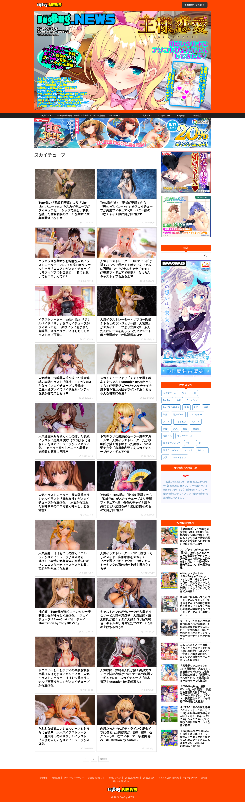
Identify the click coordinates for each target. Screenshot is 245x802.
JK (199, 443)
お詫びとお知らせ (96, 778)
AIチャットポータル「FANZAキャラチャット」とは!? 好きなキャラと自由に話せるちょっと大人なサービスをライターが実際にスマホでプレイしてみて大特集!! (195, 582)
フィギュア (180, 421)
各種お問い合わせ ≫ (194, 4)
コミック (188, 450)
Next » (104, 758)
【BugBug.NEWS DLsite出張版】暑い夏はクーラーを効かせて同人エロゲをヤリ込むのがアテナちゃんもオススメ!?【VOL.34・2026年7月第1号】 (195, 739)
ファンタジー (195, 414)
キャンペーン (114, 115)
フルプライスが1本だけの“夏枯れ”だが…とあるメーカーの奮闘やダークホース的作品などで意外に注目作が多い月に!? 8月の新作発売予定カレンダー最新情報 (195, 558)
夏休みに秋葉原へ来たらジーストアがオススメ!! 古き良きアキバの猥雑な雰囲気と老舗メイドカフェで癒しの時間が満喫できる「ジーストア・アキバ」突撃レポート (195, 606)
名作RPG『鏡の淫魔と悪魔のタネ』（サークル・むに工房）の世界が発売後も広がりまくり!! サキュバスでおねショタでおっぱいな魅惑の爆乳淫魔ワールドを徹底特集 (195, 716)
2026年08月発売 (80, 115)
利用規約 (56, 778)
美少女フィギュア (171, 443)
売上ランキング (170, 450)
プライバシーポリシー (74, 778)
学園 (179, 400)
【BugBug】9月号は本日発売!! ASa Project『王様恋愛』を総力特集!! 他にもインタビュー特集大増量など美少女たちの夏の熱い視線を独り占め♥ (195, 536)
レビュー (202, 450)
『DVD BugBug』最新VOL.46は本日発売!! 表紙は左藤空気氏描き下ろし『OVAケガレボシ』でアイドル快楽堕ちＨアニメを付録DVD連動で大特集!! (195, 694)
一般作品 (198, 115)
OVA (175, 428)
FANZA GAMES (171, 407)
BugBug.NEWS (132, 778)
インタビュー (164, 115)
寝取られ (167, 436)
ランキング (191, 400)
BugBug (180, 115)
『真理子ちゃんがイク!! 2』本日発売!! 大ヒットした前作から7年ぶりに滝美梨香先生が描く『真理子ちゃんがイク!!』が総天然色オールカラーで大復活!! (195, 673)
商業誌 (196, 428)
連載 (206, 407)
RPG (196, 407)
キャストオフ (179, 457)
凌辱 (186, 407)
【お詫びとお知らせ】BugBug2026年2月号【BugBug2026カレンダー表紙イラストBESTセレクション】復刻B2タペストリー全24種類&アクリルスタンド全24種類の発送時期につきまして (185, 489)
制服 (165, 414)
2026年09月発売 (64, 115)
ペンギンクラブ (190, 778)
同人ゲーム (147, 115)
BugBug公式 (148, 778)
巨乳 (194, 393)
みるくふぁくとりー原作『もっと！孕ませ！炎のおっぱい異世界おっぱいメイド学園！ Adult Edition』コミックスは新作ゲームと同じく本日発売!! (195, 652)
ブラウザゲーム (184, 436)
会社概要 (43, 778)
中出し (189, 443)
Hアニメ (196, 421)
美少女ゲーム (48, 115)
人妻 (165, 457)
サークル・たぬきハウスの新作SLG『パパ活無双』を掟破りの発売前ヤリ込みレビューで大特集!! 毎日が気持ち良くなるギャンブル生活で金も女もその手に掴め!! (195, 630)
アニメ (131, 115)
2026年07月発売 (97, 115)
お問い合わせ (115, 778)
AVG (184, 393)
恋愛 (165, 428)
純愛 (185, 428)
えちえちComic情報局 (169, 778)
